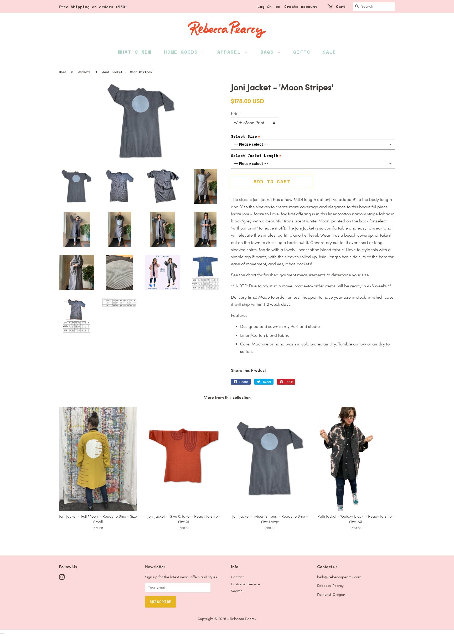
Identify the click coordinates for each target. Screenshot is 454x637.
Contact (237, 577)
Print (235, 113)
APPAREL (230, 51)
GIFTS (301, 51)
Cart (340, 6)
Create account (300, 6)
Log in (264, 6)
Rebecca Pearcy (243, 618)
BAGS (268, 51)
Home (62, 72)
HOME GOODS (182, 51)
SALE (329, 51)
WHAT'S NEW (135, 51)
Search (237, 591)
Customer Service (245, 584)
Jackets (84, 72)
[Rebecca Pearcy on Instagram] (62, 578)
